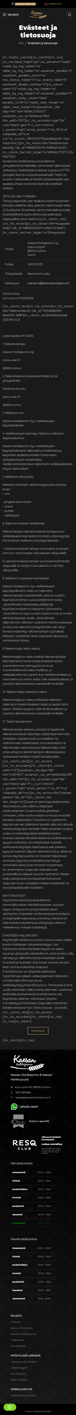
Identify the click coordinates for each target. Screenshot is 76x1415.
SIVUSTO (16, 1315)
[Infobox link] (38, 1121)
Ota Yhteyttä (18, 1346)
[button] (10, 1407)
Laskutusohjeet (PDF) (23, 1395)
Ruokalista (55, 3)
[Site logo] (38, 14)
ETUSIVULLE (38, 1030)
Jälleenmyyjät (19, 1367)
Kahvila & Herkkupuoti (23, 1334)
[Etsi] (69, 14)
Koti (21, 43)
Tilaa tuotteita (19, 1379)
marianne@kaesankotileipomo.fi (49, 283)
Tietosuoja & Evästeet (23, 1361)
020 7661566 (23, 1092)
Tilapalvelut (17, 1340)
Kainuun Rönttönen (22, 1328)
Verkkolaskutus (21, 1389)
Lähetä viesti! (28, 1106)
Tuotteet (15, 1321)
